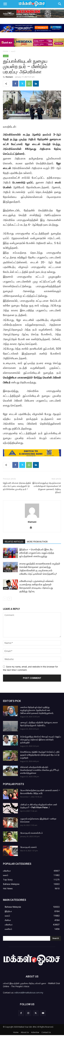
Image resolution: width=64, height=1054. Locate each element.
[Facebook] (15, 84)
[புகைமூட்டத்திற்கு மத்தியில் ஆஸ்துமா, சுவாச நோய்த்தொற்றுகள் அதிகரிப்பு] (10, 726)
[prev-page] (5, 599)
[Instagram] (28, 1013)
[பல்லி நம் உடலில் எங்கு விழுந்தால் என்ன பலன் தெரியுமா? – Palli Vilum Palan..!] (10, 808)
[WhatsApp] (29, 84)
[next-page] (9, 599)
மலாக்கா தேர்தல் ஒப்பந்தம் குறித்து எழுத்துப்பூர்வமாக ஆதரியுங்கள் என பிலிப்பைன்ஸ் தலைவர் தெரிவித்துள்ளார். (37, 710)
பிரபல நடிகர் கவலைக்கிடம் (31, 833)
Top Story (7, 571)
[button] (5, 4)
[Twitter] (22, 84)
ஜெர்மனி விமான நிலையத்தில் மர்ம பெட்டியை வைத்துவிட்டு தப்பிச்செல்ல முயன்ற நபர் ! (17, 486)
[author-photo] (32, 517)
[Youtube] (43, 1013)
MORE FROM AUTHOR (37, 542)
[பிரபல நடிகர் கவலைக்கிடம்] (10, 836)
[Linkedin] (36, 84)
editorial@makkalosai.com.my (28, 992)
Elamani (9, 77)
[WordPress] (32, 528)
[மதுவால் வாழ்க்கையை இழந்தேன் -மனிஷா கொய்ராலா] (10, 822)
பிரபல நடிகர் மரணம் (28, 847)
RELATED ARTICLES (14, 542)
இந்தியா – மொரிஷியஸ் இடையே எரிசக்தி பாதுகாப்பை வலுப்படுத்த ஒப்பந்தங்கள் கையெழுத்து (36, 553)
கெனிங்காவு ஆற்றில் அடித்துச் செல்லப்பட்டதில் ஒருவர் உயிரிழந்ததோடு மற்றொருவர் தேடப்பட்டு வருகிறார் (40, 755)
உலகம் (13, 51)
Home (5, 51)
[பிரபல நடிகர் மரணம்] (10, 851)
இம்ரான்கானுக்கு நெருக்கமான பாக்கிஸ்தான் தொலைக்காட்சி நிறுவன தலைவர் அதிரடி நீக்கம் (46, 488)
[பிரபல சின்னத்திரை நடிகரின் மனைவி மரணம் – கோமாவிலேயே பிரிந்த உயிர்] (10, 794)
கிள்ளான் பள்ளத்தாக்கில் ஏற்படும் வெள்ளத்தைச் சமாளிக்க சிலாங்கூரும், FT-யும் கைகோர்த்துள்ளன (39, 770)
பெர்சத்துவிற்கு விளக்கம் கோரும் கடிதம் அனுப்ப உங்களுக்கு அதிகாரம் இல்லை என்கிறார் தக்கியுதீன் (40, 739)
